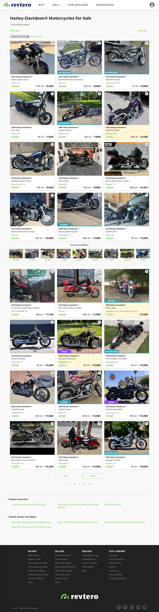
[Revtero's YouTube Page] (144, 607)
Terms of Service (116, 559)
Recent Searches (35, 578)
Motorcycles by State (37, 563)
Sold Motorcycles (62, 574)
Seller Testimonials (63, 571)
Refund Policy (61, 578)
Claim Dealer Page (90, 555)
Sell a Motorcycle (62, 555)
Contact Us (114, 571)
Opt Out (112, 567)
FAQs (30, 582)
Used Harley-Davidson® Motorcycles (28, 504)
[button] (18, 36)
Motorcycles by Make (37, 567)
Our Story (113, 555)
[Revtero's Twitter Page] (138, 607)
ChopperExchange (117, 578)
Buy (42, 4)
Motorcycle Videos (36, 571)
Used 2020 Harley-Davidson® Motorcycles (124, 522)
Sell (56, 4)
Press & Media (115, 574)
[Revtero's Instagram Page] (131, 607)
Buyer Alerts (33, 555)
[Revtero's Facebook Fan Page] (119, 607)
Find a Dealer (88, 567)
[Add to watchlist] (52, 43)
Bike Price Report (63, 563)
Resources (105, 4)
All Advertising (88, 559)
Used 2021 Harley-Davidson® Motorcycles (31, 527)
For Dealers (78, 4)
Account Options (89, 563)
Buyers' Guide (34, 559)
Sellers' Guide (61, 559)
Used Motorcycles (112, 504)
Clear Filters (36, 36)
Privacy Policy (115, 563)
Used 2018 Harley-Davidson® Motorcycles (31, 522)
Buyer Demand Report (65, 567)
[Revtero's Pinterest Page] (125, 607)
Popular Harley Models (38, 574)
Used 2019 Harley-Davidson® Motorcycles (78, 522)
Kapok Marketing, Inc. (30, 608)
